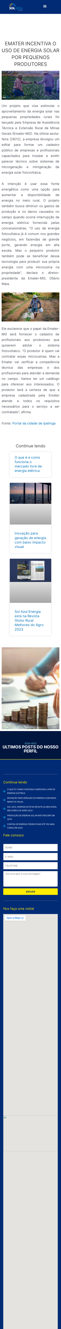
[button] (45, 6)
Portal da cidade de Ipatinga (33, 423)
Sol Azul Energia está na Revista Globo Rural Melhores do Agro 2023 (29, 620)
